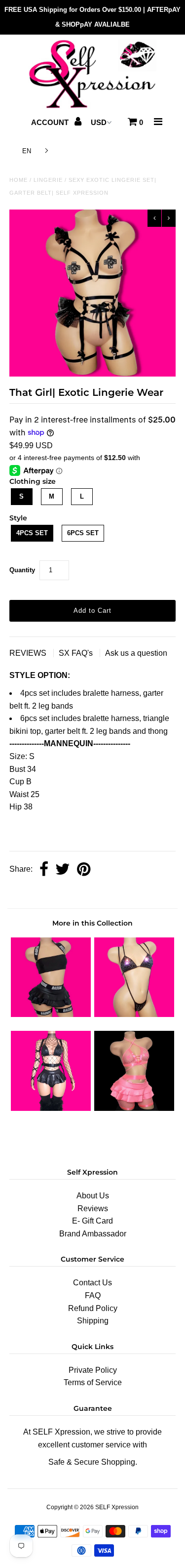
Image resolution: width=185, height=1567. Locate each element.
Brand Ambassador (92, 1233)
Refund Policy (92, 1308)
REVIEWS (28, 653)
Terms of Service (93, 1382)
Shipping (93, 1320)
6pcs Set (83, 533)
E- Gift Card (92, 1221)
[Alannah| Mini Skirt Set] (51, 1014)
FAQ (93, 1295)
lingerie (48, 180)
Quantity (22, 570)
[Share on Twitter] (62, 870)
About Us (92, 1195)
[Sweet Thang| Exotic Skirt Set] (51, 1108)
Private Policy (93, 1370)
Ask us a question (136, 653)
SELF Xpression (117, 1507)
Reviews (92, 1208)
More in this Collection (92, 923)
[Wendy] (134, 1014)
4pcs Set (32, 533)
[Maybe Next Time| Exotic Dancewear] (134, 1108)
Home (18, 180)
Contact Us (92, 1282)
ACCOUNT (51, 122)
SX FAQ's (77, 653)
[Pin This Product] (83, 870)
